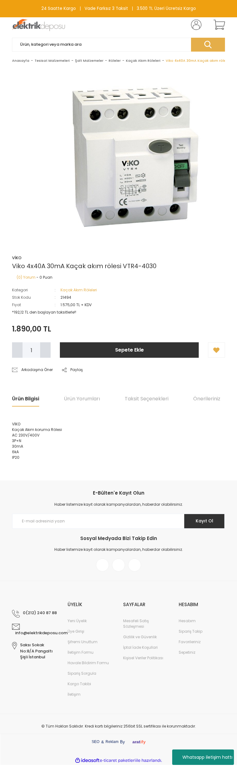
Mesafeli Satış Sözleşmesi (136, 623)
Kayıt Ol (204, 521)
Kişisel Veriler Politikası (143, 657)
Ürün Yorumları (82, 398)
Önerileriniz (206, 398)
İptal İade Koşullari (140, 647)
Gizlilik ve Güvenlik (140, 636)
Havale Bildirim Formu (88, 662)
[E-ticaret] (118, 760)
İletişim (74, 694)
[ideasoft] (87, 760)
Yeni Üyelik (77, 620)
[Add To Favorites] (216, 350)
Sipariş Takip (190, 631)
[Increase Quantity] (45, 350)
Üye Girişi (76, 631)
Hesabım (187, 620)
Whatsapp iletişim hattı (207, 757)
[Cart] (218, 24)
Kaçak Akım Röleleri (78, 290)
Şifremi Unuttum (83, 641)
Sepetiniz (187, 652)
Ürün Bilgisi (25, 398)
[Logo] (38, 24)
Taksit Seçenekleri (146, 398)
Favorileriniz (190, 641)
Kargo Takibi (79, 683)
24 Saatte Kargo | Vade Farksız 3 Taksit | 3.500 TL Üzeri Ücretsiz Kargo (118, 8)
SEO (95, 742)
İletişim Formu (81, 652)
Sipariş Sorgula (82, 673)
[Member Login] (195, 24)
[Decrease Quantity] (17, 350)
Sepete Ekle (129, 349)
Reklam (112, 742)
